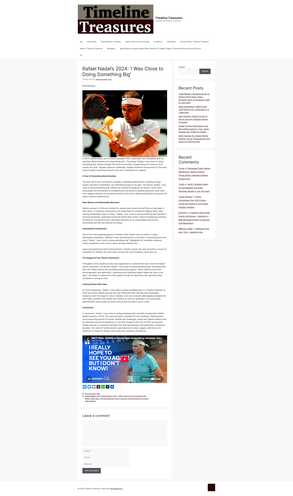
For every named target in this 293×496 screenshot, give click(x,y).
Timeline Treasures (168, 18)
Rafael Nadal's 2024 (92, 396)
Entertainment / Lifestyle (111, 42)
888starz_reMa (185, 229)
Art (81, 42)
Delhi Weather (90, 401)
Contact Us (158, 42)
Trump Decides (185, 197)
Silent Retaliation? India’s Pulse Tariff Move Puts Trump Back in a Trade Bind (194, 110)
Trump (181, 168)
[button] (81, 55)
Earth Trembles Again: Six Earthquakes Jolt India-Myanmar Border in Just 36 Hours (194, 187)
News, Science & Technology (137, 42)
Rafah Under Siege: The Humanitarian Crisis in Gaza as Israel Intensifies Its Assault (116, 399)
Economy (183, 213)
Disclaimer (171, 42)
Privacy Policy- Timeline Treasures (194, 42)
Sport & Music (90, 394)
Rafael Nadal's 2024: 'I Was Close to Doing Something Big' (123, 396)
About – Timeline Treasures (91, 48)
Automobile (91, 42)
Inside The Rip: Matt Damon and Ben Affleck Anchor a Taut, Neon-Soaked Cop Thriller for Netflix (194, 129)
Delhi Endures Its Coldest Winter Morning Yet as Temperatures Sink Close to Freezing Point (194, 139)
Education (111, 48)
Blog (98, 394)
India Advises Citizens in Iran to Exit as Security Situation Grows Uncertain (193, 119)
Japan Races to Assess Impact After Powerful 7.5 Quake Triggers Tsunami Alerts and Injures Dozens (160, 48)
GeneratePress (116, 489)
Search (182, 67)
